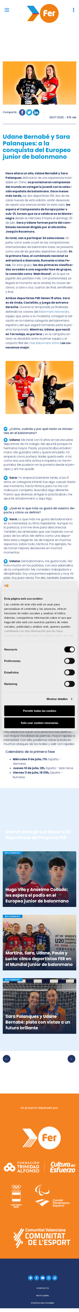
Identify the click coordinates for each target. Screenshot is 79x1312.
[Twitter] (30, 1277)
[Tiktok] (54, 1277)
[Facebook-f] (36, 1277)
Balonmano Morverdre (54, 312)
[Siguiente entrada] (70, 1062)
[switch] (69, 661)
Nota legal (42, 1295)
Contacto (42, 1288)
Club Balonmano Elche (44, 343)
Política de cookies (42, 1302)
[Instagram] (48, 1277)
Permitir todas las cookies (39, 710)
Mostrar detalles (57, 699)
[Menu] (7, 10)
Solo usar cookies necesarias (39, 722)
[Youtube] (42, 1277)
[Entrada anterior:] (8, 1062)
